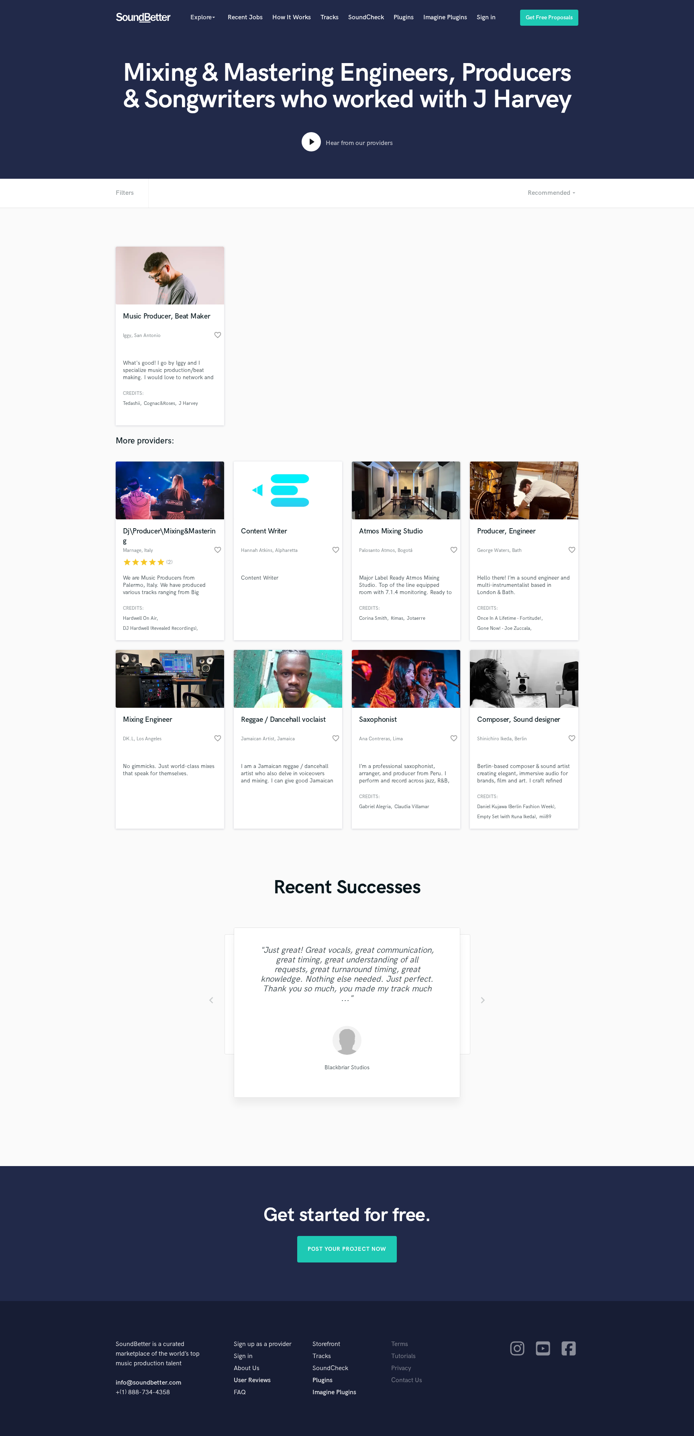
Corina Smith (373, 618)
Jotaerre (416, 618)
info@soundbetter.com (148, 1383)
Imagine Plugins (445, 17)
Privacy (401, 1368)
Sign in (486, 17)
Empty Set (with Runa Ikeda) (506, 817)
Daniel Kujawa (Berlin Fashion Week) (515, 807)
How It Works (291, 17)
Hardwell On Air (140, 618)
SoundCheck (366, 17)
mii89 (545, 817)
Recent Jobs (245, 17)
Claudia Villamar (411, 807)
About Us (246, 1368)
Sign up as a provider (263, 1344)
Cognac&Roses (159, 403)
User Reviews (252, 1380)
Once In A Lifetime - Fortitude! (509, 618)
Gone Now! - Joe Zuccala (503, 628)
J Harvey (188, 403)
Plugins (404, 17)
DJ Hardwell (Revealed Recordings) (159, 628)
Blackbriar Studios (347, 1067)
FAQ (240, 1392)
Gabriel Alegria (375, 807)
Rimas (397, 618)
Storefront (326, 1344)
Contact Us (406, 1380)
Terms (399, 1344)
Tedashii (131, 403)
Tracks (329, 17)
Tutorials (403, 1356)
